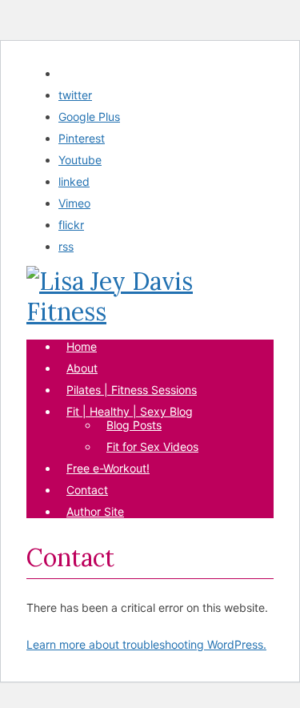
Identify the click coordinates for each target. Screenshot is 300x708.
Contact (87, 490)
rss (66, 246)
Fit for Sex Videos (152, 446)
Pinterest (81, 138)
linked (74, 181)
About (82, 368)
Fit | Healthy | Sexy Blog (129, 411)
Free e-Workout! (108, 468)
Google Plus (89, 116)
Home (81, 346)
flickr (71, 224)
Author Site (95, 511)
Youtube (80, 160)
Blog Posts (134, 425)
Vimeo (74, 203)
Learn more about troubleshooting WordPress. (146, 644)
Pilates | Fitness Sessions (131, 389)
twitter (75, 95)
